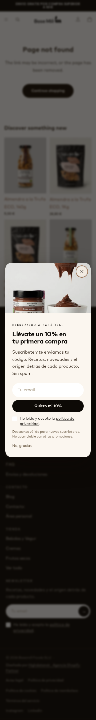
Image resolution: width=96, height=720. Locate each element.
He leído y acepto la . (47, 421)
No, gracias (22, 446)
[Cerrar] (82, 271)
